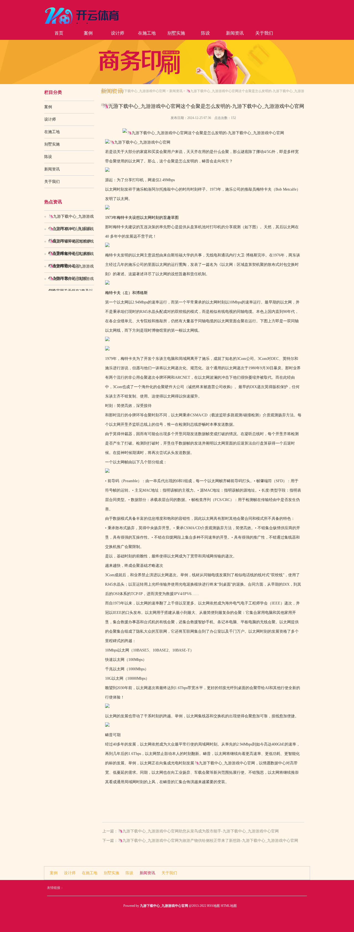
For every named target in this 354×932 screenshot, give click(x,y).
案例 (88, 33)
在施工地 (147, 33)
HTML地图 (229, 906)
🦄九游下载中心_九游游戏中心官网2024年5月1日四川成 (71, 218)
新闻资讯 (235, 33)
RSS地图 (213, 906)
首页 (58, 33)
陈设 (205, 33)
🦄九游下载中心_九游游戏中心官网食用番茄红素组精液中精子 (71, 243)
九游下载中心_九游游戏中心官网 (142, 91)
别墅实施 (176, 33)
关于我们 (264, 33)
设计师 (117, 33)
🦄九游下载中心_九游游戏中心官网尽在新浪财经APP (71, 268)
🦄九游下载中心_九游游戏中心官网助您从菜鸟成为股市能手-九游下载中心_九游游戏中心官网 (198, 831)
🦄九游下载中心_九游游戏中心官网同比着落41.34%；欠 (71, 256)
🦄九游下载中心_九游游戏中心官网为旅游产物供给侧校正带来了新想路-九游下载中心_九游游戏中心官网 (208, 840)
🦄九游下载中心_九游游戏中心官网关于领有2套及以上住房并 (71, 281)
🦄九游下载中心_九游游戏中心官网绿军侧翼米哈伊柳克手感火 (71, 231)
